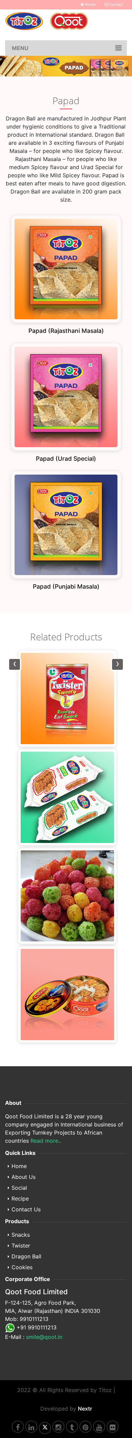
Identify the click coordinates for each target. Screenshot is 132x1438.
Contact (115, 4)
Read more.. (45, 1140)
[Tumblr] (72, 1427)
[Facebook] (18, 1427)
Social (19, 1187)
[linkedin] (31, 1427)
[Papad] (66, 896)
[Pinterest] (85, 1427)
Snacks (21, 1234)
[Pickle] (66, 994)
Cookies (22, 1267)
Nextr (85, 1408)
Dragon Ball (26, 1256)
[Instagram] (58, 1427)
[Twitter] (45, 1428)
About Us (24, 1176)
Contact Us (26, 1209)
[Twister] (66, 698)
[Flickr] (112, 1427)
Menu (20, 48)
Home (89, 4)
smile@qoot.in (44, 1336)
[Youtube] (99, 1427)
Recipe (20, 1198)
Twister (21, 1245)
